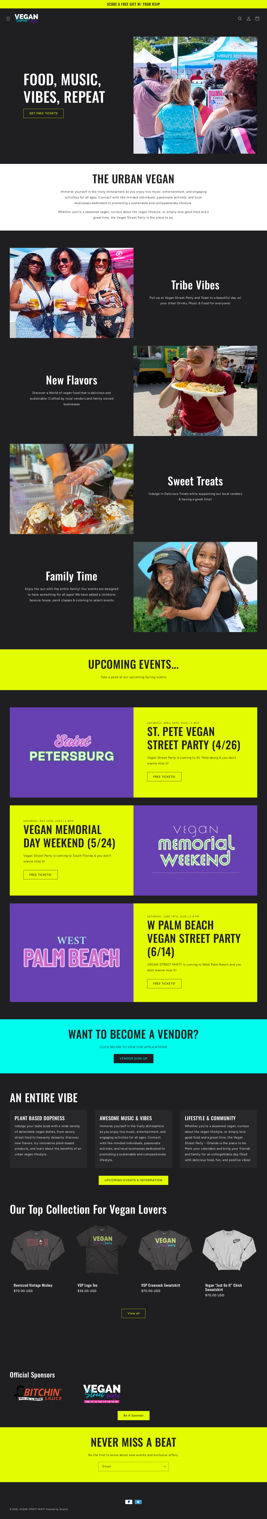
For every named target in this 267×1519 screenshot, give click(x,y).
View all (134, 1313)
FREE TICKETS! (164, 777)
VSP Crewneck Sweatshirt (160, 1285)
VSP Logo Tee (88, 1285)
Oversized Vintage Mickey (33, 1285)
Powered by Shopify (57, 1509)
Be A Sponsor (134, 1415)
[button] (8, 18)
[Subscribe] (164, 1466)
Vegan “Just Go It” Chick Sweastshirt (223, 1287)
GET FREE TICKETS (43, 113)
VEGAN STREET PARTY (32, 1509)
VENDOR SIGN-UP (134, 1058)
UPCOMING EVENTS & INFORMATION (133, 1180)
